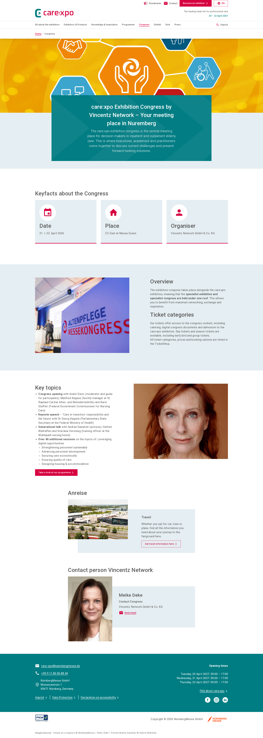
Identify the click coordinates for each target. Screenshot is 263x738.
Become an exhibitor (194, 3)
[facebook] (207, 700)
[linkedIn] (225, 700)
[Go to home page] (57, 10)
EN (221, 3)
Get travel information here (159, 544)
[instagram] (216, 700)
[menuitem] (49, 25)
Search (222, 24)
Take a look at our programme (54, 472)
